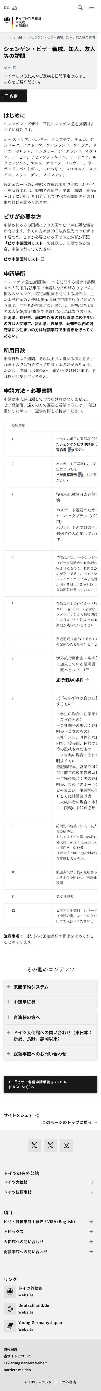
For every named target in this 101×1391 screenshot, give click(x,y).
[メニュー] (92, 7)
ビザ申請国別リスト (21, 259)
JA (14, 7)
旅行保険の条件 (70, 680)
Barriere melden (17, 1369)
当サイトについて (17, 1355)
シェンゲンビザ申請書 (77, 444)
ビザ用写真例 (66, 474)
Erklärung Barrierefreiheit (25, 1362)
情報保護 (10, 1349)
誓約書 (61, 449)
